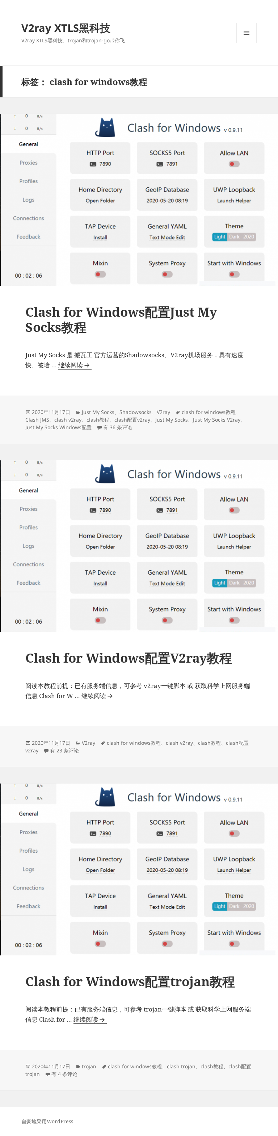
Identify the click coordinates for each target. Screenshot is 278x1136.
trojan (89, 1066)
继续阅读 (75, 365)
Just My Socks (98, 412)
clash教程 (98, 419)
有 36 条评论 (117, 427)
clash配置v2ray (132, 419)
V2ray (163, 412)
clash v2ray (67, 419)
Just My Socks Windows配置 (58, 427)
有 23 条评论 (64, 750)
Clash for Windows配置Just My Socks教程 (121, 319)
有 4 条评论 (64, 1073)
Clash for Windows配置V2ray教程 (128, 657)
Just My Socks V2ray (216, 419)
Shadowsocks (135, 412)
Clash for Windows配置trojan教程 (130, 981)
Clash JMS (37, 419)
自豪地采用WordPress (47, 1121)
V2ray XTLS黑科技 (65, 28)
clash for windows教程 (209, 412)
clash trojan (181, 1066)
